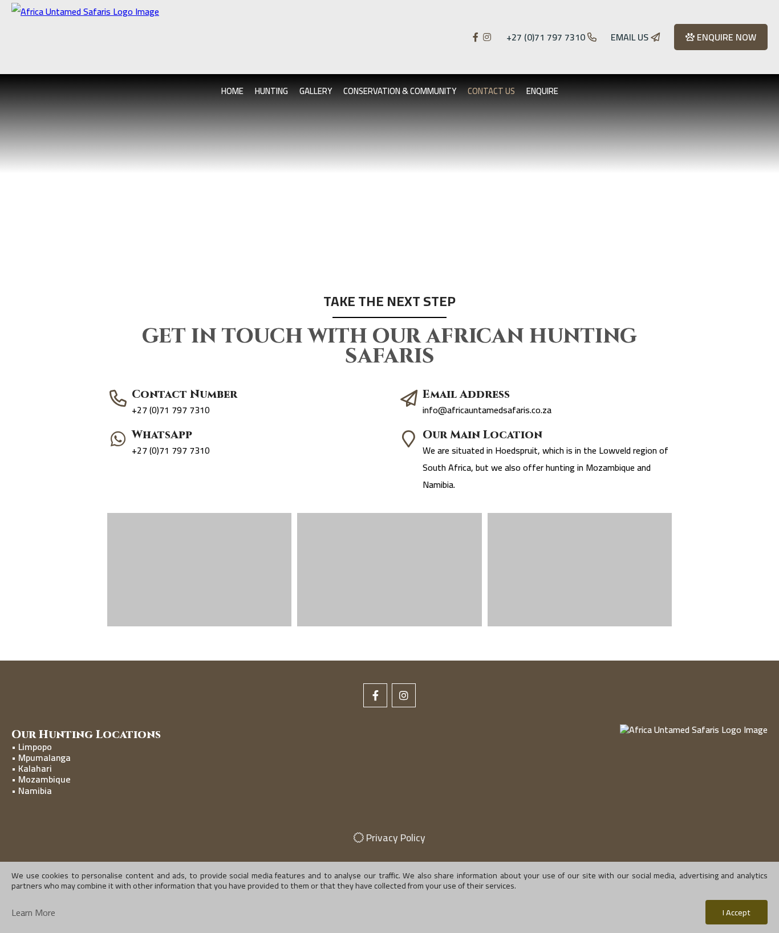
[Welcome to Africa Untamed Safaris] (136, 37)
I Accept (736, 912)
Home (232, 91)
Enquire (542, 91)
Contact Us (491, 91)
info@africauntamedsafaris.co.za (487, 409)
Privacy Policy (394, 837)
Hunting (271, 91)
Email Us (631, 37)
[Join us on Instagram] (487, 37)
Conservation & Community (399, 91)
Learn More (33, 912)
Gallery (315, 91)
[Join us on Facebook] (477, 37)
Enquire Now (725, 37)
